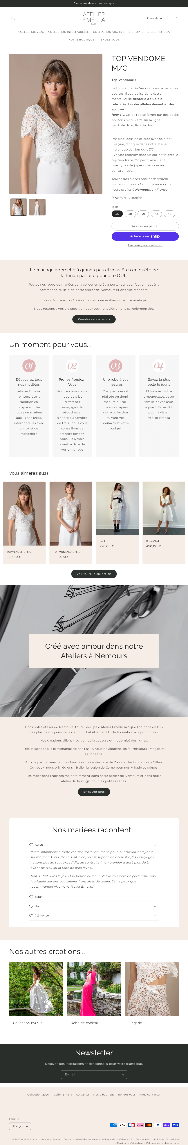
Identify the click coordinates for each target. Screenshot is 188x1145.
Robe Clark (153, 541)
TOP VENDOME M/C (19, 552)
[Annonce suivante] (177, 3)
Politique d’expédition (166, 1139)
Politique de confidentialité (117, 1139)
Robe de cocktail (85, 1023)
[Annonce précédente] (10, 3)
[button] (13, 18)
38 (130, 213)
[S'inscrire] (123, 1074)
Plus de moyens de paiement (145, 245)
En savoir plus (94, 791)
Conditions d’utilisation (130, 1143)
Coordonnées (143, 1139)
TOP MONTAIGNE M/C (66, 552)
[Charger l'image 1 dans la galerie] (18, 207)
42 (156, 213)
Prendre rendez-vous (94, 319)
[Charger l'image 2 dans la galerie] (37, 207)
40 (143, 213)
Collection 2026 (26, 1023)
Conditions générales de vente (81, 1139)
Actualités (83, 1094)
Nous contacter (150, 1094)
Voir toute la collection (94, 574)
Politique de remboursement (162, 1143)
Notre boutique (103, 1094)
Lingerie (135, 1023)
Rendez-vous (127, 1094)
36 (117, 213)
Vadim (103, 541)
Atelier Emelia (62, 1094)
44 (169, 213)
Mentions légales (50, 1139)
